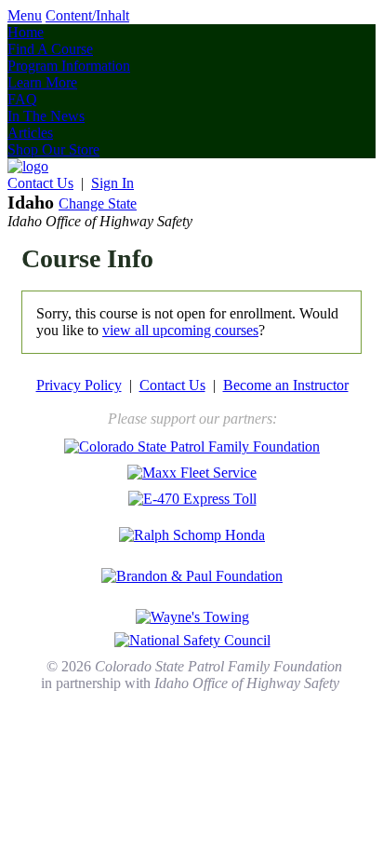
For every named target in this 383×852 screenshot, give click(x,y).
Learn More (42, 82)
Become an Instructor (286, 385)
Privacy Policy (79, 385)
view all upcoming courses (180, 330)
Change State (98, 203)
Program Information (68, 66)
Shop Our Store (53, 149)
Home (25, 32)
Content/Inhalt (87, 15)
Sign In (112, 183)
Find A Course (50, 49)
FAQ (22, 99)
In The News (46, 116)
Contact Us (40, 183)
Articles (30, 133)
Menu (24, 15)
